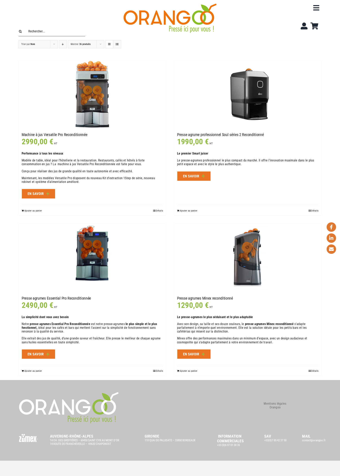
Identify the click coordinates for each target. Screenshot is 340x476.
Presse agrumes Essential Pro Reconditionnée (56, 298)
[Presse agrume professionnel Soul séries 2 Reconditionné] (247, 94)
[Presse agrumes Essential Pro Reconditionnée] (92, 258)
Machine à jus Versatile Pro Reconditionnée (54, 134)
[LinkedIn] (331, 238)
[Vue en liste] (117, 44)
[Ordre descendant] (63, 44)
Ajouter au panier (33, 210)
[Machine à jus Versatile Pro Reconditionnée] (92, 94)
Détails (159, 210)
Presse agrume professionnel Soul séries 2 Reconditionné (220, 134)
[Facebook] (331, 227)
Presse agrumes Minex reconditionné (205, 298)
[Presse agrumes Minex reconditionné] (247, 258)
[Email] (331, 249)
